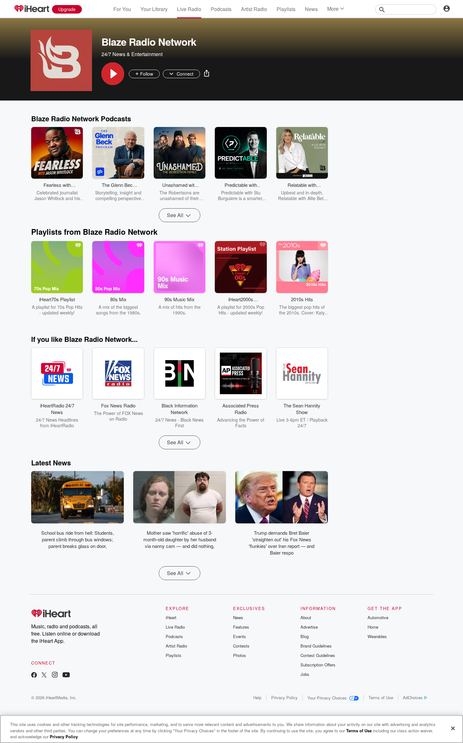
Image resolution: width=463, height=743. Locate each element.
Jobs (304, 674)
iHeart (171, 617)
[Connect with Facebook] (34, 675)
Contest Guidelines (317, 655)
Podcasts (221, 9)
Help (257, 697)
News (311, 9)
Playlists (286, 9)
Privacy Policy (284, 697)
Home (373, 627)
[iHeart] (31, 9)
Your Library (154, 9)
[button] (112, 73)
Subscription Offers (317, 665)
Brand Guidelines (316, 646)
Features (241, 627)
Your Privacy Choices (327, 698)
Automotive (378, 617)
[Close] (453, 728)
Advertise (309, 627)
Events (239, 636)
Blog (304, 636)
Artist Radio (254, 9)
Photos (239, 655)
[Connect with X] (44, 675)
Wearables (377, 636)
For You (122, 9)
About (305, 617)
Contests (241, 646)
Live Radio (189, 9)
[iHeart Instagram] (55, 675)
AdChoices (413, 697)
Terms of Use (381, 697)
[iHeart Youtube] (66, 675)
